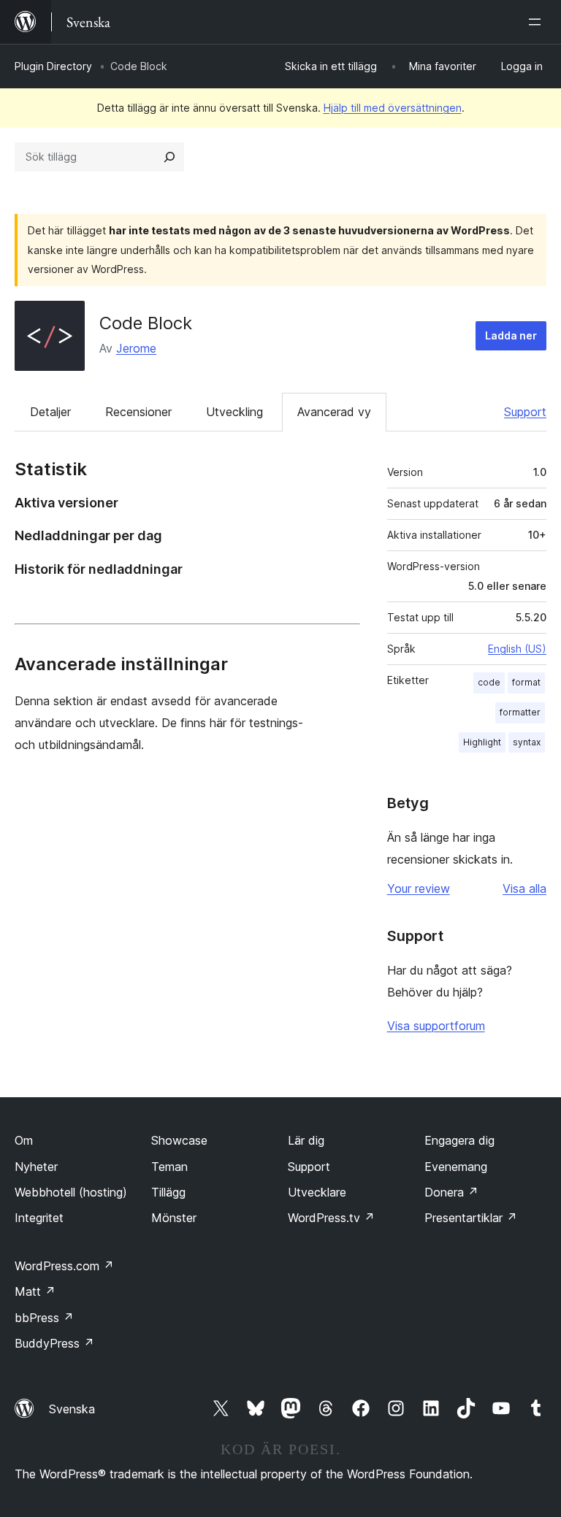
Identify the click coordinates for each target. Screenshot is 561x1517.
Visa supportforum (436, 1025)
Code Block (145, 323)
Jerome (136, 348)
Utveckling (234, 411)
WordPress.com (64, 1266)
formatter (520, 712)
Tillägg (168, 1192)
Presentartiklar (470, 1217)
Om (24, 1140)
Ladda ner (511, 335)
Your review (418, 888)
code (489, 682)
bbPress (44, 1317)
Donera (451, 1192)
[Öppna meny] (537, 22)
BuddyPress (54, 1343)
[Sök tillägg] (169, 157)
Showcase (179, 1140)
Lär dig (306, 1140)
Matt (35, 1291)
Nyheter (36, 1166)
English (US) (517, 648)
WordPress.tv (331, 1217)
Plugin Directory (53, 66)
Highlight (482, 742)
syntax (527, 742)
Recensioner (138, 411)
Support (525, 411)
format (526, 682)
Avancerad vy (334, 411)
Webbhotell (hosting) (71, 1192)
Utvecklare (317, 1192)
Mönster (173, 1217)
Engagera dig (459, 1140)
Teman (169, 1166)
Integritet (39, 1217)
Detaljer (50, 411)
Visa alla (524, 888)
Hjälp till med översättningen (393, 107)
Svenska (72, 1409)
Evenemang (455, 1166)
